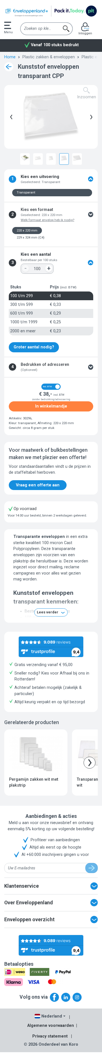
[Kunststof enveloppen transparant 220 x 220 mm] (64, 158)
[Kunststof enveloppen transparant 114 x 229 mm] (38, 158)
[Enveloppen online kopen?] (51, 11)
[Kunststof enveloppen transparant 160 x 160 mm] (51, 158)
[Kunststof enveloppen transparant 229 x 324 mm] (77, 158)
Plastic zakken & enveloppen (48, 57)
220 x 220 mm (27, 230)
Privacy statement (50, 1036)
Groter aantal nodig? (34, 347)
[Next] (90, 117)
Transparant (26, 192)
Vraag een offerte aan (38, 485)
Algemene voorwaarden (50, 1025)
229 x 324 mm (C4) (30, 237)
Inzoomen (86, 97)
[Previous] (10, 117)
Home (10, 57)
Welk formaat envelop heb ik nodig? (47, 220)
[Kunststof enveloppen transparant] (25, 158)
